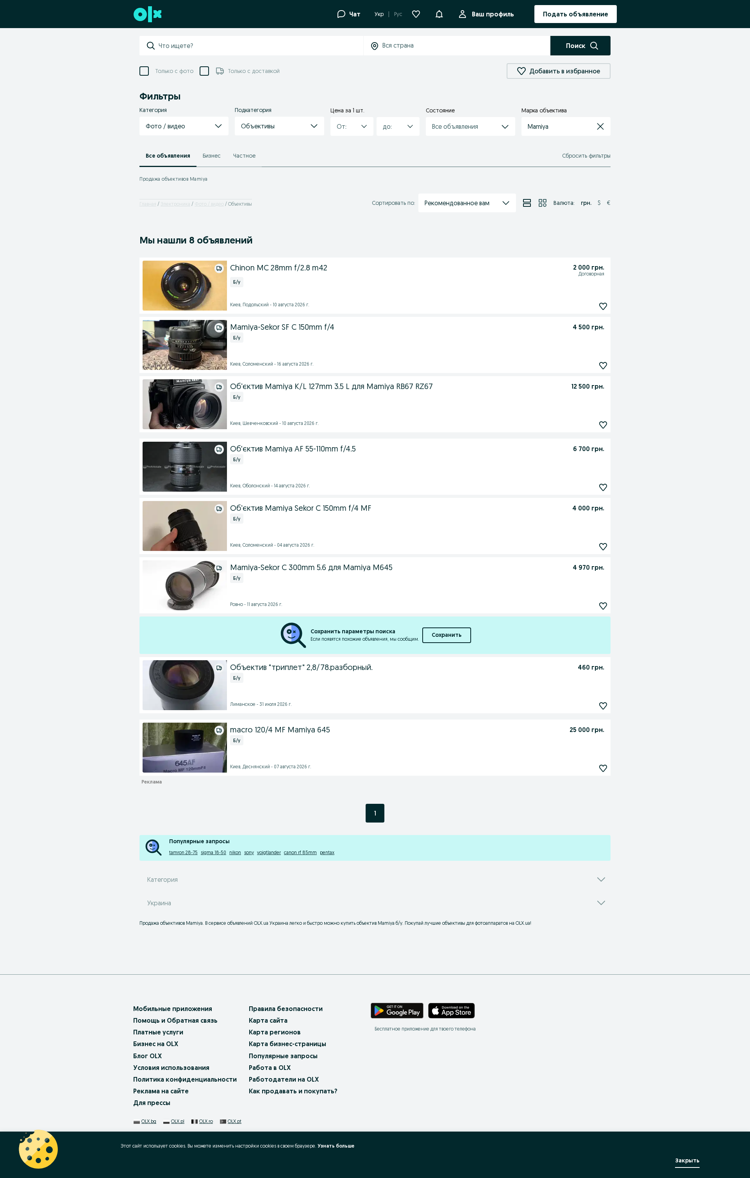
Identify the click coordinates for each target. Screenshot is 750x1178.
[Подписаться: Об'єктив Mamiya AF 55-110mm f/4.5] (603, 487)
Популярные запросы (283, 1056)
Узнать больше (336, 1146)
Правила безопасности (286, 1009)
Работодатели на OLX (284, 1079)
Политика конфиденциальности (185, 1079)
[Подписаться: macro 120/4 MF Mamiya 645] (603, 768)
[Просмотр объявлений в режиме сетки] (542, 203)
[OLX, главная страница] (147, 14)
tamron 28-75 (183, 852)
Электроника (175, 204)
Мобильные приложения (172, 1009)
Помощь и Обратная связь (175, 1020)
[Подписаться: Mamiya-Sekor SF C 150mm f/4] (603, 365)
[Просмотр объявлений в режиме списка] (527, 203)
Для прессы (151, 1103)
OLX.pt (234, 1121)
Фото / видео (209, 204)
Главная (147, 204)
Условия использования (171, 1067)
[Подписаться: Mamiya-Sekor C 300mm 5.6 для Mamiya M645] (603, 605)
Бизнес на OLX (155, 1044)
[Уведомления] (439, 14)
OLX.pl (177, 1121)
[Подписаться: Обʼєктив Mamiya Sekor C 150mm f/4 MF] (603, 546)
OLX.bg (148, 1121)
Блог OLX (147, 1056)
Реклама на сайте (161, 1091)
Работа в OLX (270, 1067)
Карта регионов (275, 1032)
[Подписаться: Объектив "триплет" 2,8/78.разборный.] (603, 705)
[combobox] (261, 45)
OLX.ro (206, 1121)
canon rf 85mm (300, 852)
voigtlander (269, 852)
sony (249, 852)
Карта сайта (268, 1020)
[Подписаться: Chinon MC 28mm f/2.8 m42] (603, 306)
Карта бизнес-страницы (287, 1044)
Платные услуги (158, 1032)
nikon (235, 852)
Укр (379, 14)
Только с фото (174, 71)
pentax (327, 852)
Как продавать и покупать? (293, 1091)
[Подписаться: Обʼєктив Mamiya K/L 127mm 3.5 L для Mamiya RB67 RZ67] (603, 424)
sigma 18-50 (213, 852)
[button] (184, 126)
